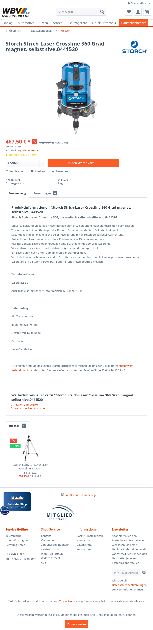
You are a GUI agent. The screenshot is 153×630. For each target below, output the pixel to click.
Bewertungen (45, 193)
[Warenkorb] (147, 12)
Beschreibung (17, 193)
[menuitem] (81, 12)
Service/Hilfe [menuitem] (139, 3)
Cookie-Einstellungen (89, 536)
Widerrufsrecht (50, 558)
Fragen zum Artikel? (27, 404)
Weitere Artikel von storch (30, 408)
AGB (43, 562)
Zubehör (16, 425)
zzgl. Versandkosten (28, 150)
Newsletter (83, 540)
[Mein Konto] (138, 12)
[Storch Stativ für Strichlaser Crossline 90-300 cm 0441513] (30, 448)
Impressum (83, 549)
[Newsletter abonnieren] (143, 572)
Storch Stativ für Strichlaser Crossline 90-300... (30, 466)
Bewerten (61, 171)
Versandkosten (67, 601)
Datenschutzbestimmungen (129, 585)
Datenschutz (84, 544)
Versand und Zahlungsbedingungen (55, 542)
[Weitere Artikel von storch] (134, 47)
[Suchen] (102, 12)
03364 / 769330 (19, 554)
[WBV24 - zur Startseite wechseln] (16, 12)
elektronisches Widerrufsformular (53, 551)
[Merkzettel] (128, 12)
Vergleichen (16, 171)
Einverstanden (76, 624)
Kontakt (46, 536)
